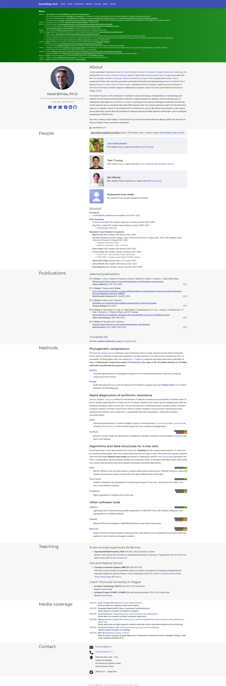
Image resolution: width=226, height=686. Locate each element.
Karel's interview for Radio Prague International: (60, 28)
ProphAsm (94, 491)
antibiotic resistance (123, 102)
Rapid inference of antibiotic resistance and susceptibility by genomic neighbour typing (131, 315)
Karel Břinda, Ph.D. (48, 4)
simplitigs (178, 436)
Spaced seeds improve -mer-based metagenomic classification (121, 324)
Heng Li (118, 577)
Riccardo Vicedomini (117, 558)
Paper (48, 32)
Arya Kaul (96, 225)
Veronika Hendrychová (102, 238)
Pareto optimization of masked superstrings (102, 18)
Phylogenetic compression (100, 353)
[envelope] (50, 108)
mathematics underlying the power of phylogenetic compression (139, 18)
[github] (75, 108)
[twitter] (55, 108)
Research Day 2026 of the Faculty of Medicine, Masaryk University (79, 20)
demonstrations (107, 426)
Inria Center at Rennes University (113, 75)
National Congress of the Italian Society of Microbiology (79, 53)
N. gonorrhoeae (178, 423)
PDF (185, 284)
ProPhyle (93, 432)
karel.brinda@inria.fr (103, 647)
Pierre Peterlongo (146, 147)
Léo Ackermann (117, 143)
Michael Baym (175, 573)
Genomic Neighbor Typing (100, 399)
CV (105, 127)
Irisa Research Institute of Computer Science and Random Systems (120, 78)
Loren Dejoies (98, 215)
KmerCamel (95, 479)
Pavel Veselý (155, 181)
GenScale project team (154, 75)
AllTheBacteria (134, 362)
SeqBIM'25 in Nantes (63, 45)
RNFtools (93, 529)
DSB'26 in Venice (62, 30)
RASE (92, 420)
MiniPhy (93, 370)
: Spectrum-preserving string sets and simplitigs (128, 627)
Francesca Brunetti (100, 222)
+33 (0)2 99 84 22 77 (104, 652)
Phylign (92, 382)
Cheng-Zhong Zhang (102, 577)
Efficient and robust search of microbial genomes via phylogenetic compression (127, 281)
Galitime (93, 507)
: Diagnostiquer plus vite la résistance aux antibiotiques (128, 614)
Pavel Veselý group (165, 457)
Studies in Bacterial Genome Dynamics (76, 22)
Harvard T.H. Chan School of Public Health (113, 84)
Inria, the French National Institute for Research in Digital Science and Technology (150, 72)
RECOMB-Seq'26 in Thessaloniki (77, 18)
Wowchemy (99, 685)
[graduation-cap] (60, 108)
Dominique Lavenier (166, 164)
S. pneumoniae (162, 423)
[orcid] (66, 108)
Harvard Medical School (175, 81)
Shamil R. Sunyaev (161, 573)
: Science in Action (113, 633)
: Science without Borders (120, 603)
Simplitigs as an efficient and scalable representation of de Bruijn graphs (124, 303)
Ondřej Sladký (98, 252)
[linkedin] (70, 108)
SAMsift (93, 519)
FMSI (91, 468)
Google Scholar (130, 341)
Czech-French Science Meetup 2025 (73, 47)
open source (112, 685)
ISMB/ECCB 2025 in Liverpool (67, 57)
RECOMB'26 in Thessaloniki (75, 16)
